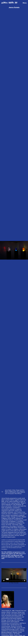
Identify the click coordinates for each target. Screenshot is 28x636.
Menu (25, 3)
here (2, 558)
